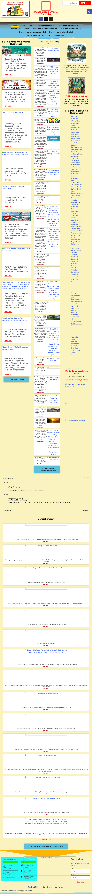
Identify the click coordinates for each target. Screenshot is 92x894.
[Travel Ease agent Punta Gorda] (76, 125)
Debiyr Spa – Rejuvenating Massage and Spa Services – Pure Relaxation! (40, 50)
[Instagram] (51, 19)
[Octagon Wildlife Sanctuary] (76, 215)
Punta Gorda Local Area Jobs (76, 372)
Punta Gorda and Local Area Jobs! (32, 32)
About (23, 25)
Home (15, 25)
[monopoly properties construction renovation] (76, 279)
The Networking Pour (15, 488)
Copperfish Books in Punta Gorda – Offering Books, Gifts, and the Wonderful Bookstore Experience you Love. (46, 792)
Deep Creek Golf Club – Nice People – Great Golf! (76, 66)
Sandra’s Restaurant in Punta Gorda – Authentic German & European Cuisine (41, 370)
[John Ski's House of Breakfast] (76, 341)
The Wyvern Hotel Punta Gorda (46, 643)
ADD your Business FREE (71, 28)
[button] (89, 11)
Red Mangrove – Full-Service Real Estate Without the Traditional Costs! (41, 459)
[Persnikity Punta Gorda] (76, 119)
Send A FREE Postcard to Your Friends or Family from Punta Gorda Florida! (16, 269)
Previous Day (7, 510)
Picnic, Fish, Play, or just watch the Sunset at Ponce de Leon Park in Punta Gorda (40, 422)
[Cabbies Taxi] (76, 169)
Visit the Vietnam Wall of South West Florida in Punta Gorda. (40, 120)
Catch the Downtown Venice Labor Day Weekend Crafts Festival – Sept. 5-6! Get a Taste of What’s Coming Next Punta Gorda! (15, 64)
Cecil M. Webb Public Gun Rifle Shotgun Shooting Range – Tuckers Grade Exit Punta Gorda (16, 332)
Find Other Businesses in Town (45, 28)
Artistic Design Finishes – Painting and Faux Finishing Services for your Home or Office (46, 707)
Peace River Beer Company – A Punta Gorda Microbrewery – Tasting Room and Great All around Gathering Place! (46, 749)
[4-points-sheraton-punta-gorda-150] (76, 282)
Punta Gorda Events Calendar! (61, 32)
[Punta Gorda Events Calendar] (46, 6)
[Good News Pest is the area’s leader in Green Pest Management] (76, 136)
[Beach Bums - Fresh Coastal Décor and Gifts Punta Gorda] (76, 200)
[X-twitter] (46, 19)
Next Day (85, 510)
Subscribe (80, 882)
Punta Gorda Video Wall (20, 28)
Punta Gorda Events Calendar (46, 13)
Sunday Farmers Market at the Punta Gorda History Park (15, 200)
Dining (31, 25)
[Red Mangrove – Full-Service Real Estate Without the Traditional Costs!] (76, 191)
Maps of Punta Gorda (46, 25)
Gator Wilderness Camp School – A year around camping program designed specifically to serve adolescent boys (40, 258)
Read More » (40, 55)
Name (73, 874)
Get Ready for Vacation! (76, 96)
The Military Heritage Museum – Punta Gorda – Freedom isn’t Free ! (46, 582)
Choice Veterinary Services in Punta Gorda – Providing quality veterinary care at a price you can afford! (46, 728)
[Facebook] (41, 19)
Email (72, 868)
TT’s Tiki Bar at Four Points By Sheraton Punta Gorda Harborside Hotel (40, 198)
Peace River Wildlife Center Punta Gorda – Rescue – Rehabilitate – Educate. (40, 111)
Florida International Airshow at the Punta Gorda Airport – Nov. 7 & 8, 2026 (15, 172)
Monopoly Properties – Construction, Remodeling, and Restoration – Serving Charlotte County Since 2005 (40, 399)
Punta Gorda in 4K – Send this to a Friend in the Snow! (40, 60)
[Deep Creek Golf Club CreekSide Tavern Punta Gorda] (76, 352)
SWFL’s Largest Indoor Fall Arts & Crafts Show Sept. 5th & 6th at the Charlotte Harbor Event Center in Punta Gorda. (15, 97)
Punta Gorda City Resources (68, 25)
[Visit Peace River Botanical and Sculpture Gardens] (76, 145)
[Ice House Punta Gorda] (76, 270)
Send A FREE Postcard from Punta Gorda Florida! (46, 35)
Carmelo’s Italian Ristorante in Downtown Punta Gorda (41, 360)
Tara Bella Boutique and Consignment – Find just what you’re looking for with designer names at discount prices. (46, 539)
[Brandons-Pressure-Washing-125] (76, 355)
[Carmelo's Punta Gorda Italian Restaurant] (76, 178)
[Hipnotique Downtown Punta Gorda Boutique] (76, 209)
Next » (50, 839)
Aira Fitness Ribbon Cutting (17, 500)
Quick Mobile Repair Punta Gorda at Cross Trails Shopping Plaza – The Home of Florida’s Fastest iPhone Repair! (46, 664)
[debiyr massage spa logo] (76, 297)
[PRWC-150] (76, 326)
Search (84, 3)
